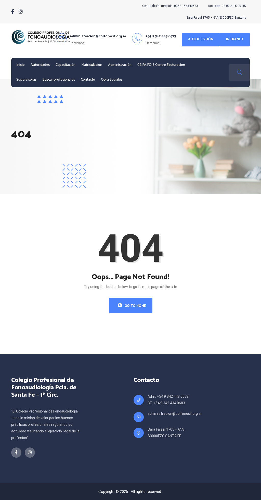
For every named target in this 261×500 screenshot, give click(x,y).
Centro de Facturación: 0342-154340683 (170, 6)
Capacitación (65, 65)
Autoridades (40, 65)
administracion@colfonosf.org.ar (175, 413)
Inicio (20, 65)
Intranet (234, 39)
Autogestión (200, 39)
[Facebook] (12, 11)
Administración (120, 65)
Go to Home (135, 306)
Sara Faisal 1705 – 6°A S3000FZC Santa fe (216, 17)
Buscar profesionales (58, 80)
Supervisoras (26, 80)
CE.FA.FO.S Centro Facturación (161, 65)
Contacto (88, 80)
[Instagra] (21, 11)
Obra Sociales (111, 80)
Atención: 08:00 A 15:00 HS (227, 6)
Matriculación (91, 65)
